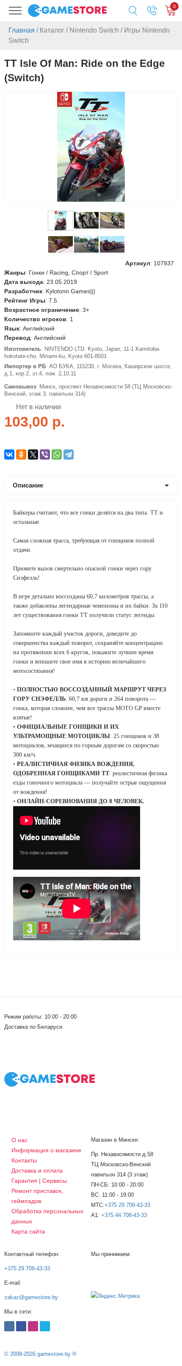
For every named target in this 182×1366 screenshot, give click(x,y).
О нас (19, 1140)
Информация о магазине (46, 1150)
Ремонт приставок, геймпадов (37, 1195)
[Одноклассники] (21, 454)
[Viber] (45, 454)
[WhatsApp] (57, 454)
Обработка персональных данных (47, 1216)
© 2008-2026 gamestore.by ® (40, 1354)
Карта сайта (28, 1231)
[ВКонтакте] (9, 454)
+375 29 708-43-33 (127, 1205)
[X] (33, 454)
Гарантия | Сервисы (39, 1180)
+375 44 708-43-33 (124, 1215)
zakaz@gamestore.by (31, 1297)
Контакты (24, 1160)
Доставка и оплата (37, 1170)
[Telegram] (68, 454)
